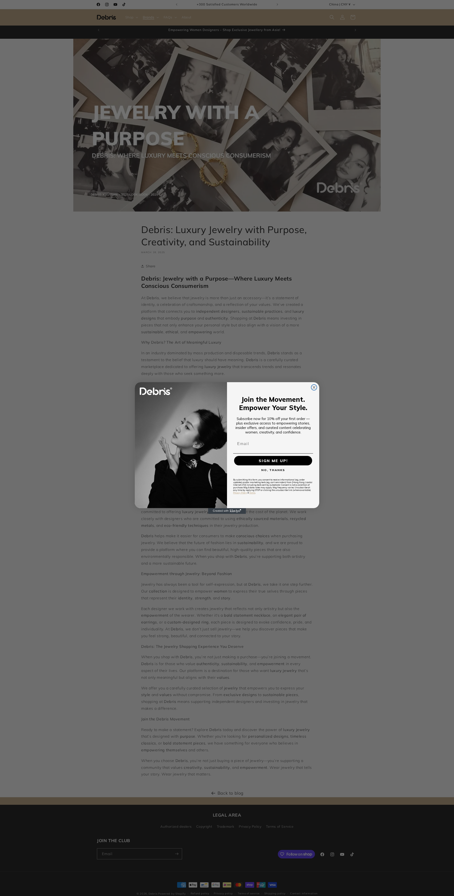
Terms (252, 493)
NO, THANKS (273, 470)
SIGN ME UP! (273, 460)
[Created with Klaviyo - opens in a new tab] (227, 511)
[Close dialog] (314, 387)
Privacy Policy (240, 493)
